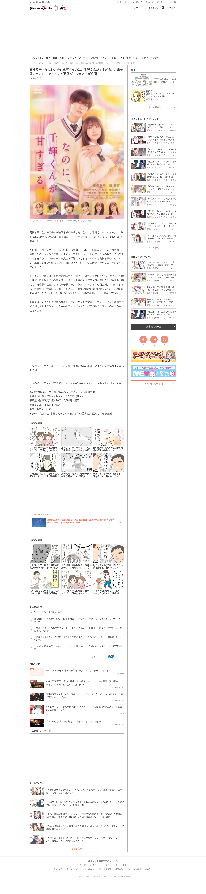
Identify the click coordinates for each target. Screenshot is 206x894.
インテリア (71, 58)
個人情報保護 (105, 869)
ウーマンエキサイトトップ (146, 7)
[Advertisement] (103, 33)
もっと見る (76, 848)
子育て (119, 2)
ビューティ (140, 2)
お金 (55, 58)
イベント (105, 58)
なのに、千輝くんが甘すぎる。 (48, 612)
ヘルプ (123, 865)
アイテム (83, 58)
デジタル (155, 58)
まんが (148, 2)
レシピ (132, 2)
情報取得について (122, 869)
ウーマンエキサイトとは (91, 865)
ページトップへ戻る (153, 383)
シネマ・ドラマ (140, 58)
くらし (125, 2)
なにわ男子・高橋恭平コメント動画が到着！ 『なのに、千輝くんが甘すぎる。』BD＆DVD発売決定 (77, 620)
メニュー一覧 (171, 2)
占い (153, 2)
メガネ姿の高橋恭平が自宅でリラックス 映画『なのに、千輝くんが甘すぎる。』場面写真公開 (78, 647)
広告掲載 (148, 869)
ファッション (124, 58)
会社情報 (58, 869)
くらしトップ (37, 58)
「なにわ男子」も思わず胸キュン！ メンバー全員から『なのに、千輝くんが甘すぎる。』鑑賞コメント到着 (78, 629)
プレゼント (161, 2)
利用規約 (68, 869)
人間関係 (94, 58)
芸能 (114, 58)
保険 (61, 58)
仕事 (48, 58)
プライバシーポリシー (85, 869)
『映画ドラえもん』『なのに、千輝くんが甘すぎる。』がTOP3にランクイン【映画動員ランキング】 (78, 638)
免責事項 (137, 869)
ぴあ (44, 78)
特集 (133, 70)
